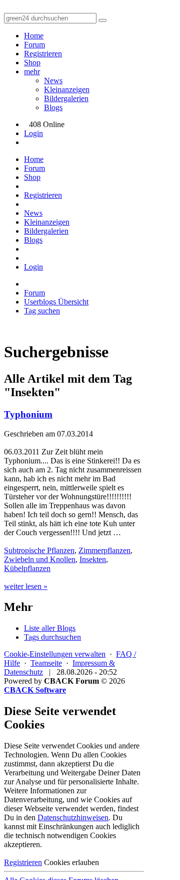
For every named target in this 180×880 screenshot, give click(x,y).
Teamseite (46, 663)
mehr (32, 71)
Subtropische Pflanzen (39, 550)
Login (33, 133)
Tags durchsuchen (52, 637)
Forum (34, 44)
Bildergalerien (66, 98)
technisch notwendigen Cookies (66, 835)
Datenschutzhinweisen (73, 817)
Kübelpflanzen (27, 568)
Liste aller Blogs (50, 628)
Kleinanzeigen (67, 89)
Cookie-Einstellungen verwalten (55, 654)
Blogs (53, 107)
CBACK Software (35, 690)
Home (34, 35)
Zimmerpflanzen (104, 550)
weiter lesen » (26, 586)
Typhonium (28, 414)
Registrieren (43, 53)
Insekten (93, 559)
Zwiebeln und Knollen (40, 559)
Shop (32, 62)
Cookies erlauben (71, 862)
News (53, 80)
